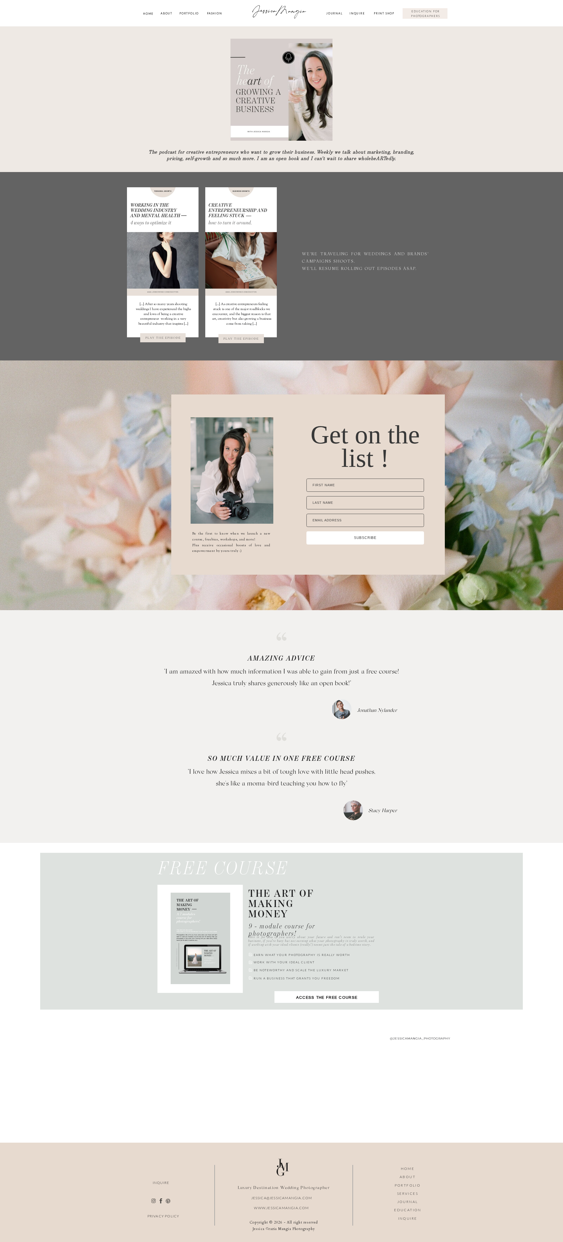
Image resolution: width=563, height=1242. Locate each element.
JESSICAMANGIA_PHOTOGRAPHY (421, 1038)
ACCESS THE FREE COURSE (324, 996)
